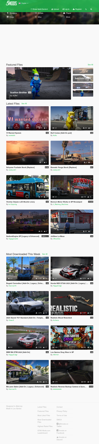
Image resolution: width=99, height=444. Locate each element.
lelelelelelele (57, 389)
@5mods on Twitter (62, 425)
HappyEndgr (57, 286)
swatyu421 (12, 170)
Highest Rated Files (45, 426)
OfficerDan (56, 239)
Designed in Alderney (14, 406)
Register (78, 9)
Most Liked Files (44, 415)
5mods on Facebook (62, 431)
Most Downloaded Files (44, 420)
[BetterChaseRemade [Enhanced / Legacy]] (83, 86)
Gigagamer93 (13, 239)
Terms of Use (62, 415)
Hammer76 (12, 286)
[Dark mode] (86, 9)
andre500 (12, 135)
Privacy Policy (62, 411)
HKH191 (56, 354)
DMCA (59, 419)
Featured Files (43, 411)
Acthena (56, 320)
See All (90, 64)
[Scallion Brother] (83, 93)
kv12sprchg (13, 204)
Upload (56, 9)
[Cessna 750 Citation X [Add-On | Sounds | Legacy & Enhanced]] (83, 71)
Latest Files (42, 407)
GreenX (11, 320)
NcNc (55, 135)
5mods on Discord (62, 438)
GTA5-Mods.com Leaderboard (44, 431)
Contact (60, 407)
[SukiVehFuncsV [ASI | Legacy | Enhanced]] (83, 78)
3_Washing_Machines (60, 204)
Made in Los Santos (13, 408)
